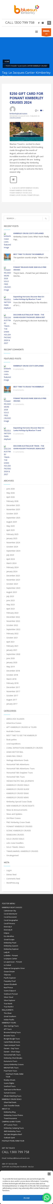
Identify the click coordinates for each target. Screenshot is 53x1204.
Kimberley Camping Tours (14, 1128)
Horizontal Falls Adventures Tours (20, 768)
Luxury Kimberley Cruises (14, 1064)
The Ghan (8, 1013)
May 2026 (10, 493)
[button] (49, 1174)
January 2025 (11, 538)
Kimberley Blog (9, 1112)
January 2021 (11, 650)
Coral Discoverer (10, 917)
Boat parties (11, 739)
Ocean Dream (9, 971)
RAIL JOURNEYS (7, 1010)
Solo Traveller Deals (12, 1105)
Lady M (6, 952)
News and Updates (14, 814)
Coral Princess (9, 923)
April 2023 (10, 608)
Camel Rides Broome (12, 1042)
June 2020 (10, 658)
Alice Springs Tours (11, 1026)
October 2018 (12, 675)
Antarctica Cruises (13, 723)
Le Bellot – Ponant (11, 955)
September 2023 (13, 588)
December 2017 (13, 687)
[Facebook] (39, 23)
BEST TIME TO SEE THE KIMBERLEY (21, 735)
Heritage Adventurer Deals (17, 760)
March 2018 (11, 679)
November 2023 (13, 579)
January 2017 (11, 704)
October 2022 (12, 625)
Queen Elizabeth (10, 984)
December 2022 (13, 617)
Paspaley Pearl (10, 981)
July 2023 (10, 596)
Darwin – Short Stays (12, 1051)
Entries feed (11, 874)
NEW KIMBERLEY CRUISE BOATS (20, 806)
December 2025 (13, 505)
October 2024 (12, 546)
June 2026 (10, 488)
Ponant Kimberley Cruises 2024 (21, 193)
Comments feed (13, 878)
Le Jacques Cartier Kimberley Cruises (25, 188)
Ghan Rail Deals (10, 1102)
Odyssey (7, 974)
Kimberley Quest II (11, 946)
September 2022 (13, 629)
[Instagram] (43, 23)
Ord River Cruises (13, 818)
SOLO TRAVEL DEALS (15, 847)
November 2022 (13, 621)
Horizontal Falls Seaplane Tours (19, 772)
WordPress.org (12, 883)
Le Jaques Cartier (10, 958)
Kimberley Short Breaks (13, 1058)
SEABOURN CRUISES (15, 834)
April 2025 (10, 530)
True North (8, 1003)
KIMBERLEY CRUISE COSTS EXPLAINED (28, 233)
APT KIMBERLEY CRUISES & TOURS (21, 727)
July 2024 (10, 555)
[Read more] (13, 182)
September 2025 (13, 517)
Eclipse (6, 933)
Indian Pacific (9, 1019)
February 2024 (12, 567)
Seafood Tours (10, 1086)
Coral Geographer (11, 920)
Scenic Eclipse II (10, 990)
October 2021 (12, 637)
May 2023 (10, 604)
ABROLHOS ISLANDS (15, 719)
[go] (45, 218)
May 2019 (10, 666)
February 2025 (12, 534)
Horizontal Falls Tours (15, 777)
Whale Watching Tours (12, 1096)
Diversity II (8, 926)
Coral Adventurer (10, 914)
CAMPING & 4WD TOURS (11, 1121)
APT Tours (8, 1029)
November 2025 (13, 509)
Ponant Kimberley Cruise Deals (21, 190)
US (46, 32)
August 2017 (11, 699)
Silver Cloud (8, 997)
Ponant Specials (33, 195)
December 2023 (13, 575)
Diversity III (8, 930)
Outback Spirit (9, 1137)
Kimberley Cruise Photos (13, 1115)
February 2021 (12, 646)
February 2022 (12, 633)
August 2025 (11, 522)
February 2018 (12, 683)
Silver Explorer (9, 1000)
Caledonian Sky (10, 910)
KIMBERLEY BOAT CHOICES (12, 907)
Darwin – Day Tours (11, 1048)
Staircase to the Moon (12, 1089)
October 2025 (12, 513)
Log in (9, 870)
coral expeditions (13, 743)
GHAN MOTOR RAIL (14, 752)
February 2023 (12, 613)
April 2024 (10, 559)
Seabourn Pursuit (11, 994)
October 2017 (12, 695)
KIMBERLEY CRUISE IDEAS (17, 793)
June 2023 (10, 600)
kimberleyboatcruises (18, 113)
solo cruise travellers (15, 843)
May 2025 (10, 526)
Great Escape (9, 939)
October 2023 (12, 584)
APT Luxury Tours (10, 1125)
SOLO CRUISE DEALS (15, 839)
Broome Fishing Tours (12, 1032)
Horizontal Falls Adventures (17, 764)
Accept (26, 1198)
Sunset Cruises (10, 1093)
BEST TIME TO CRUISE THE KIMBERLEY (28, 254)
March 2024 (11, 563)
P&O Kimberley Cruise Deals (18, 822)
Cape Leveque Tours (12, 1045)
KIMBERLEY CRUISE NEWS (17, 797)
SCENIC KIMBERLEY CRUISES (18, 830)
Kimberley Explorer (11, 949)
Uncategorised (15, 118)
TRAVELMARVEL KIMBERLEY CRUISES (22, 851)
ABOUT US (6, 1109)
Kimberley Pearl (10, 943)
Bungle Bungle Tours (12, 1039)
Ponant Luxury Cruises (18, 195)
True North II (8, 1006)
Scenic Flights (9, 1083)
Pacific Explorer (10, 978)
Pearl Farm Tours (10, 1071)
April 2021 (10, 642)
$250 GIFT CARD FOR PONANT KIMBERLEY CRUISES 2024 (26, 98)
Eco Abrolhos (9, 936)
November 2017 (13, 691)
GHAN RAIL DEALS (14, 756)
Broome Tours (9, 1035)
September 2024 (13, 551)
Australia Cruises (13, 731)
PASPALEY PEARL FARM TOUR (14, 1075)
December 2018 (13, 670)
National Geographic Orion (14, 968)
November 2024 (13, 542)
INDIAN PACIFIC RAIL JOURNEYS (20, 781)
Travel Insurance (10, 1118)
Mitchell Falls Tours (11, 1067)
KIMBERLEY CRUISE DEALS (17, 785)
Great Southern (10, 1016)
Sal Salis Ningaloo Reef (13, 1134)
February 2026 (12, 501)
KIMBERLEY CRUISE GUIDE (17, 789)
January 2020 (11, 662)
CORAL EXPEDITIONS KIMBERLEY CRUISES (24, 748)
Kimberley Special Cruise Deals (19, 801)
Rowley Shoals (9, 1080)
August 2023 (11, 592)
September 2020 (13, 654)
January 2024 (11, 571)
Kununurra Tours (10, 1061)
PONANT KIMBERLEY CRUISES (19, 826)
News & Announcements (16, 810)
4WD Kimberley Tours (12, 1131)
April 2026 (10, 497)
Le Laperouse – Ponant (13, 962)
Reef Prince (8, 987)
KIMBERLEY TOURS (9, 1023)
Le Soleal (7, 965)
